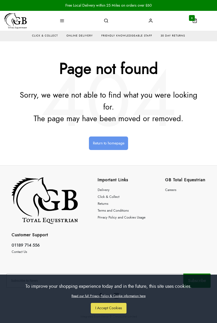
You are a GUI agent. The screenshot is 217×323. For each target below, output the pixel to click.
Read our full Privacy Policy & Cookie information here (108, 296)
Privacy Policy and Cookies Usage (122, 217)
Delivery (104, 190)
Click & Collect (108, 197)
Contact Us (19, 252)
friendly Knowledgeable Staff (126, 35)
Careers (170, 190)
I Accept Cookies (108, 308)
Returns (103, 204)
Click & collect (45, 35)
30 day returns (173, 35)
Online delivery (79, 35)
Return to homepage (108, 143)
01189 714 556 (26, 245)
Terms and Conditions (113, 210)
